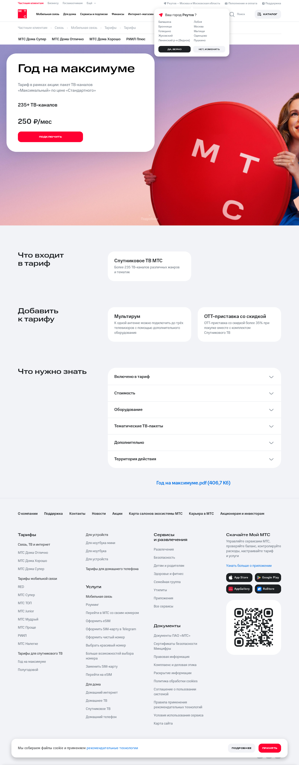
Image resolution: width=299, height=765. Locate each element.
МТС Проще (27, 627)
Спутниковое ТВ (98, 708)
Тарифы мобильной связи (37, 578)
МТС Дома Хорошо (105, 39)
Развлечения (164, 549)
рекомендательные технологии (112, 748)
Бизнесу (53, 3)
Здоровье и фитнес (168, 573)
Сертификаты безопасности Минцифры (175, 646)
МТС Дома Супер (32, 39)
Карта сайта (163, 723)
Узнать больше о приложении (249, 565)
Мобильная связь (99, 596)
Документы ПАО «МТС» (172, 635)
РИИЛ (22, 635)
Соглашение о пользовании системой (175, 692)
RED (21, 586)
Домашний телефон (101, 717)
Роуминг (92, 604)
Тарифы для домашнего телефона (112, 569)
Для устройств (97, 534)
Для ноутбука (96, 551)
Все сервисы (163, 606)
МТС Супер (26, 595)
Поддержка (53, 513)
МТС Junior (26, 611)
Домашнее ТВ (96, 700)
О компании (28, 513)
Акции (117, 513)
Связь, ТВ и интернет (34, 544)
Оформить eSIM (98, 621)
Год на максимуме (32, 661)
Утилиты (160, 590)
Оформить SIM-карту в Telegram (111, 629)
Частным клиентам (31, 3)
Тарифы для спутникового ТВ (40, 653)
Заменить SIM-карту (102, 666)
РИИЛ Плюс (135, 39)
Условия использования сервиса (178, 715)
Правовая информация (171, 656)
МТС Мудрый (28, 619)
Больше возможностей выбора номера (110, 656)
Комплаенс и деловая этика (175, 665)
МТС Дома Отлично (68, 39)
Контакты (77, 513)
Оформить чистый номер (105, 637)
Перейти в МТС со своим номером (112, 612)
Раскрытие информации (172, 673)
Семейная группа (167, 582)
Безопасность (164, 557)
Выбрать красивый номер (106, 645)
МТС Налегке (28, 643)
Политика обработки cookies (176, 681)
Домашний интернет (102, 692)
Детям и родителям (169, 565)
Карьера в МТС (201, 513)
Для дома (93, 684)
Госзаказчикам (73, 3)
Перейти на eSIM (99, 674)
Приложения (163, 598)
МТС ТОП (25, 603)
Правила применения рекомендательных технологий (178, 705)
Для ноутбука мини (100, 543)
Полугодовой (28, 669)
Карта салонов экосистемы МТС (155, 513)
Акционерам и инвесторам (242, 513)
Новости (99, 513)
